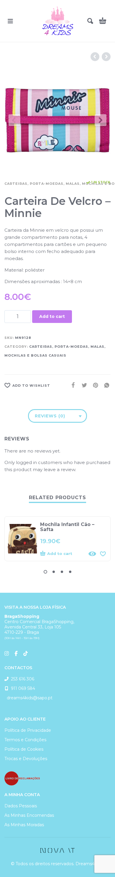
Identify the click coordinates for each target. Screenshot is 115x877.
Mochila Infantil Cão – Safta (67, 527)
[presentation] (14, 120)
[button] (10, 21)
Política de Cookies (23, 749)
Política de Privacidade (27, 730)
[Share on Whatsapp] (105, 385)
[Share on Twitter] (82, 385)
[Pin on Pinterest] (93, 385)
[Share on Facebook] (71, 385)
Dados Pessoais (20, 806)
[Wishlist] (103, 554)
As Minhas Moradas (24, 824)
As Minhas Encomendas (29, 815)
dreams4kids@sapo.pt (28, 697)
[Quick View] (92, 554)
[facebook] (57, 850)
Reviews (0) (50, 416)
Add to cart (52, 316)
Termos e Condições (25, 739)
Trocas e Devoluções (25, 758)
